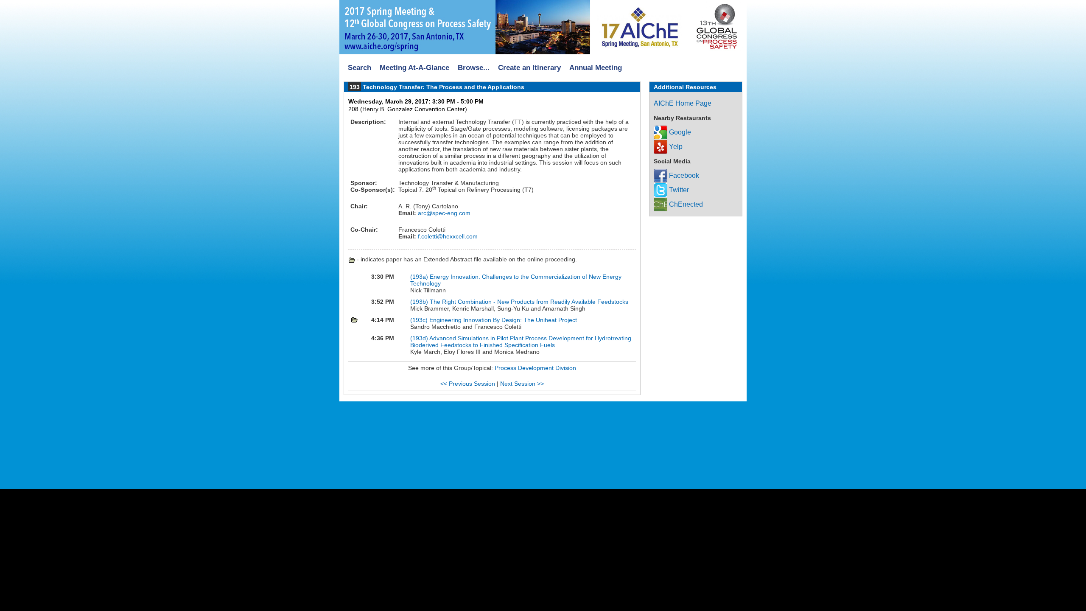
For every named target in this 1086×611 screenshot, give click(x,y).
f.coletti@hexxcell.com (447, 236)
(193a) (419, 276)
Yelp (675, 146)
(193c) (419, 320)
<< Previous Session (467, 383)
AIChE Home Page (682, 103)
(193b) (419, 301)
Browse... (474, 68)
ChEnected (685, 204)
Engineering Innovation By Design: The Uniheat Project (503, 320)
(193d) (419, 338)
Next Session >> (522, 383)
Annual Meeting (595, 68)
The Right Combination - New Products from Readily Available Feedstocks (529, 301)
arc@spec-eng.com (443, 213)
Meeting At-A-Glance (414, 68)
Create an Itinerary (529, 68)
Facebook (683, 175)
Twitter (678, 189)
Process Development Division (535, 367)
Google (679, 132)
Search (359, 68)
